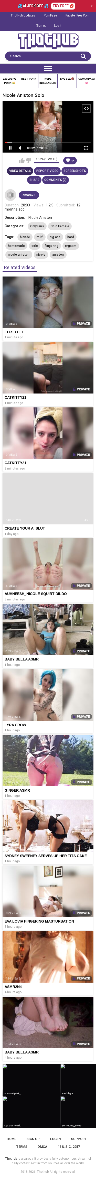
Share (34, 180)
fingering (51, 246)
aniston (58, 254)
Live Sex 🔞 (67, 78)
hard (70, 237)
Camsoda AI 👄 (86, 80)
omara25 (29, 195)
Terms (21, 1147)
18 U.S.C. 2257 (69, 1147)
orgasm (71, 246)
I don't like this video (28, 160)
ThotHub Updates (22, 15)
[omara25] (10, 195)
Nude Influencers (48, 80)
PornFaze (50, 15)
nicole (41, 254)
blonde (25, 237)
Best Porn (28, 78)
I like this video (22, 160)
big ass (55, 237)
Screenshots (74, 171)
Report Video (47, 171)
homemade (16, 246)
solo (34, 246)
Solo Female (60, 226)
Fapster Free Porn (77, 15)
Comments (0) (55, 180)
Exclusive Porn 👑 (9, 80)
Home (11, 1139)
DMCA (42, 1147)
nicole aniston (19, 254)
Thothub (43, 1172)
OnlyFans (37, 226)
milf (40, 237)
